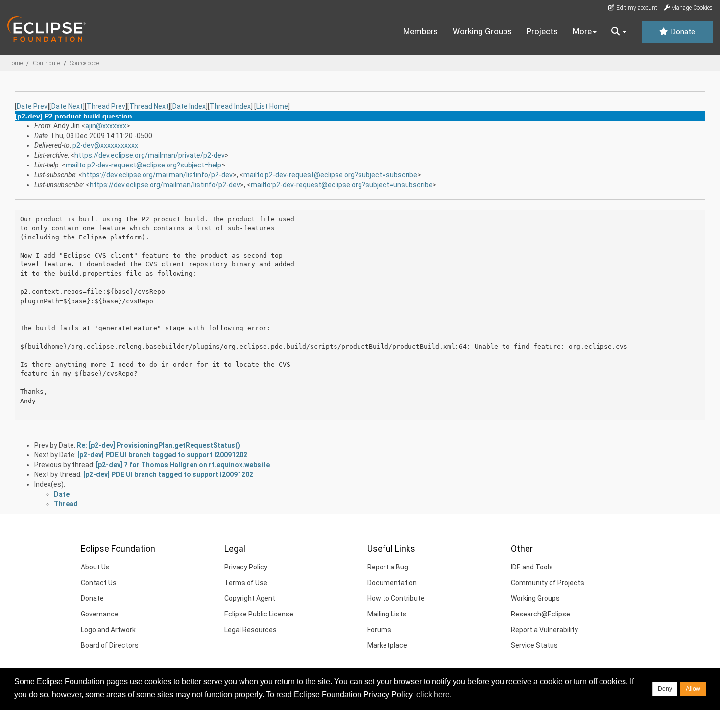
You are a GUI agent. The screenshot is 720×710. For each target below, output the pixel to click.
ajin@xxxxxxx (105, 126)
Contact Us (99, 583)
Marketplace (387, 645)
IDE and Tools (532, 567)
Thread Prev (106, 106)
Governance (100, 614)
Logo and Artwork (108, 630)
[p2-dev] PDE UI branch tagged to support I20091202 (162, 455)
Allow (693, 689)
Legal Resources (250, 630)
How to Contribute (396, 598)
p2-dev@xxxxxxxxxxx (105, 145)
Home (15, 63)
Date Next (67, 106)
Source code (84, 63)
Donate (682, 31)
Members (420, 31)
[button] (618, 31)
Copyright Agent (249, 598)
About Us (95, 567)
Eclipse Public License (258, 614)
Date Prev (32, 106)
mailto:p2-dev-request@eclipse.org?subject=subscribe (330, 175)
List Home (272, 106)
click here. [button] (434, 694)
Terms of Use (245, 583)
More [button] (582, 31)
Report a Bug (387, 567)
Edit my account (636, 7)
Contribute (46, 63)
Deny (665, 689)
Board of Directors (110, 645)
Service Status (534, 645)
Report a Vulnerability (544, 630)
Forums (379, 630)
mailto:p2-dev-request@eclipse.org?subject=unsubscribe (341, 185)
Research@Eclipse (540, 614)
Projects (542, 31)
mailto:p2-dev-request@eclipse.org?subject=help (143, 165)
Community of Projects (547, 583)
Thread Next (148, 106)
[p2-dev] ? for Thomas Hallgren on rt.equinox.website (183, 465)
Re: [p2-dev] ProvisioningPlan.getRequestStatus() (158, 445)
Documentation (392, 583)
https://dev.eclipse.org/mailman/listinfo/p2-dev (157, 175)
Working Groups (482, 31)
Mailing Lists (387, 614)
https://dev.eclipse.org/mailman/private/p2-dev (149, 155)
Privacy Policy (245, 567)
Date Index (189, 106)
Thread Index (230, 106)
